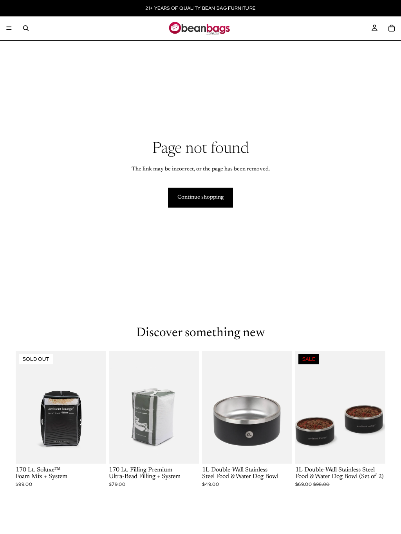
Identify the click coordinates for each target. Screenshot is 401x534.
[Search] (25, 28)
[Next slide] (97, 407)
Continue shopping (200, 197)
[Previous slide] (24, 407)
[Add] (187, 451)
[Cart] (391, 28)
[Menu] (9, 28)
